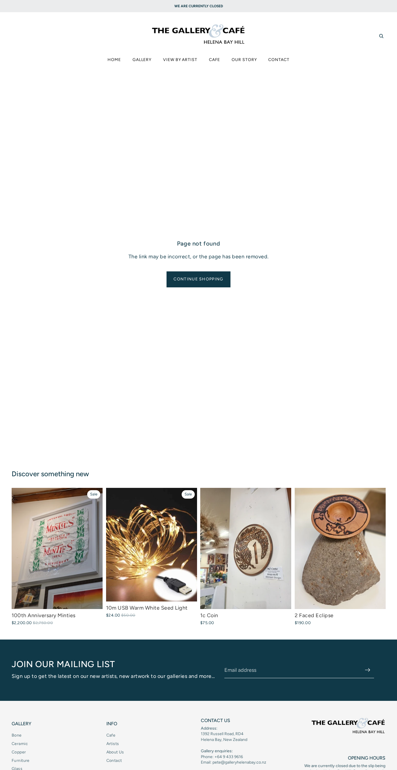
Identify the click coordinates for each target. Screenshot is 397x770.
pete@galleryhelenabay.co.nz (239, 762)
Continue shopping (198, 279)
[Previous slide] (115, 544)
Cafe (111, 735)
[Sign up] (368, 670)
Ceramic (20, 743)
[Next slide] (188, 544)
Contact (114, 760)
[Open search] (381, 36)
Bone (17, 735)
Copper (19, 752)
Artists (112, 743)
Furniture (21, 760)
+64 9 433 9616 (228, 756)
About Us (115, 752)
